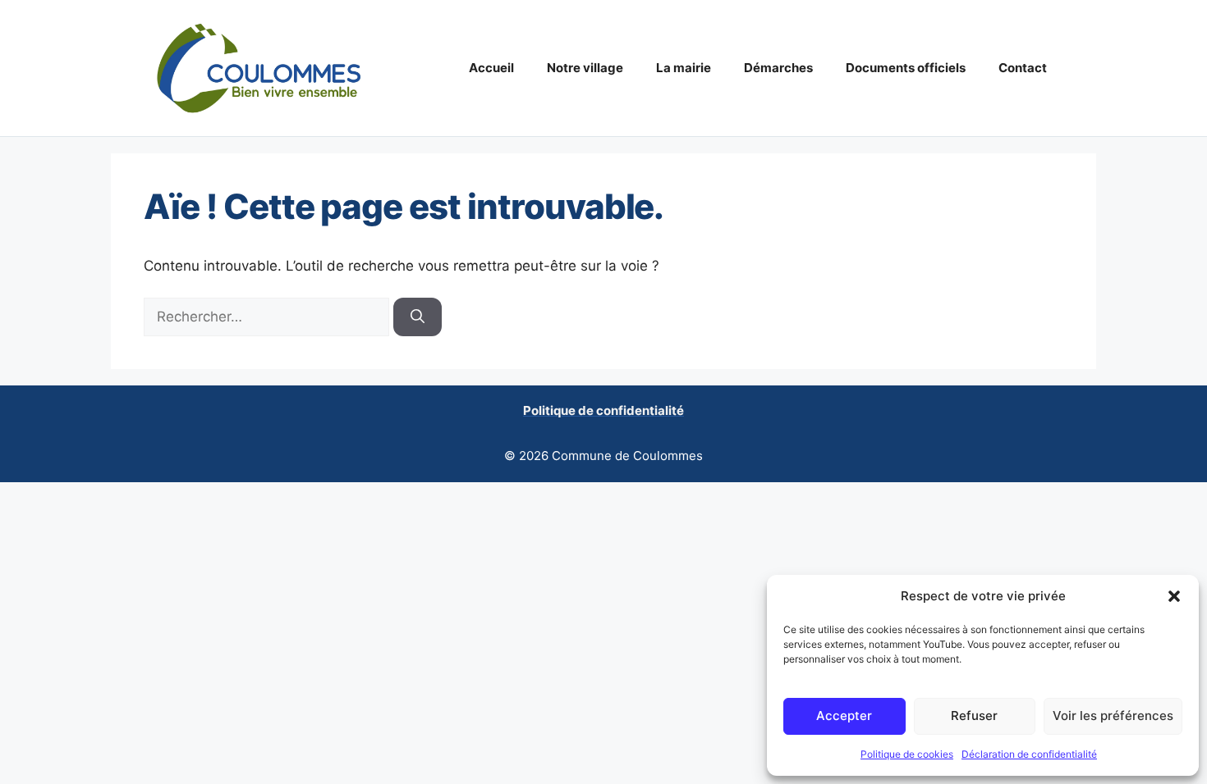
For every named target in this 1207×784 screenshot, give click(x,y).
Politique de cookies (907, 754)
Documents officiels (906, 67)
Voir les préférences (1113, 715)
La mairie (683, 67)
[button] (1174, 596)
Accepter (844, 715)
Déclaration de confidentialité (1029, 754)
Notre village (585, 67)
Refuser (974, 715)
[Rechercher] (417, 317)
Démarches (778, 67)
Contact (1022, 67)
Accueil (491, 67)
